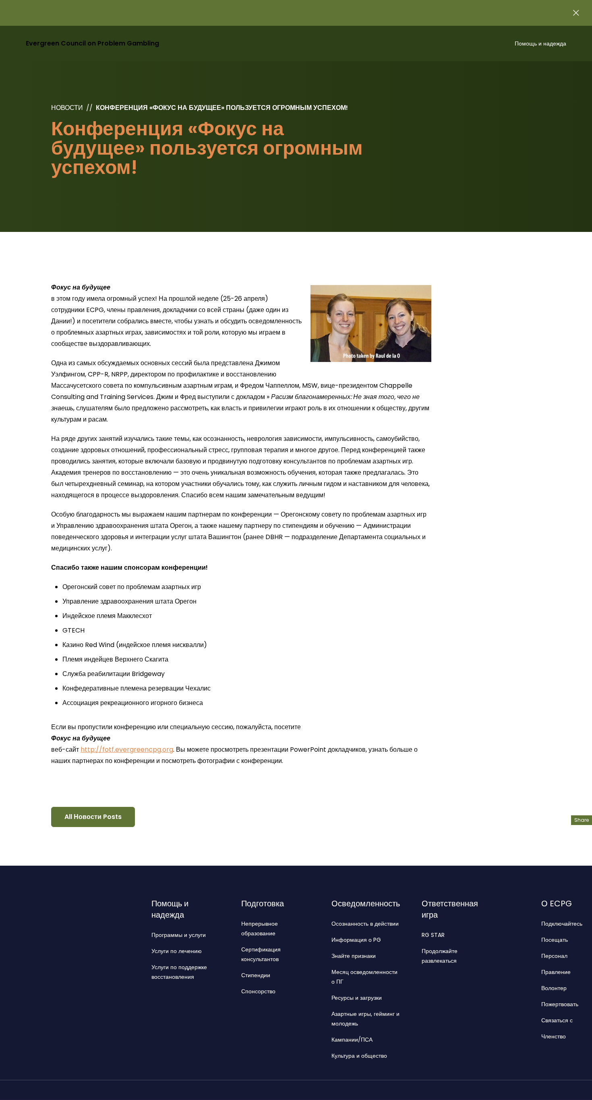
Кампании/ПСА (352, 1040)
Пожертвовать (559, 1004)
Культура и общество (359, 1056)
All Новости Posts (93, 816)
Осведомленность (365, 903)
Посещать (554, 940)
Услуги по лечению (176, 951)
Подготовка (262, 903)
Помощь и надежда (540, 43)
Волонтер (554, 988)
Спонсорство (258, 991)
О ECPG (556, 903)
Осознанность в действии (365, 924)
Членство (553, 1036)
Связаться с (557, 1020)
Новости (67, 107)
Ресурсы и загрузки (356, 998)
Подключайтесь (561, 924)
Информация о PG (356, 940)
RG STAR (433, 935)
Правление (556, 972)
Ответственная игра (450, 909)
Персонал (554, 956)
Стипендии (255, 975)
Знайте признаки (353, 956)
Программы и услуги (178, 935)
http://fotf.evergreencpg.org (127, 749)
